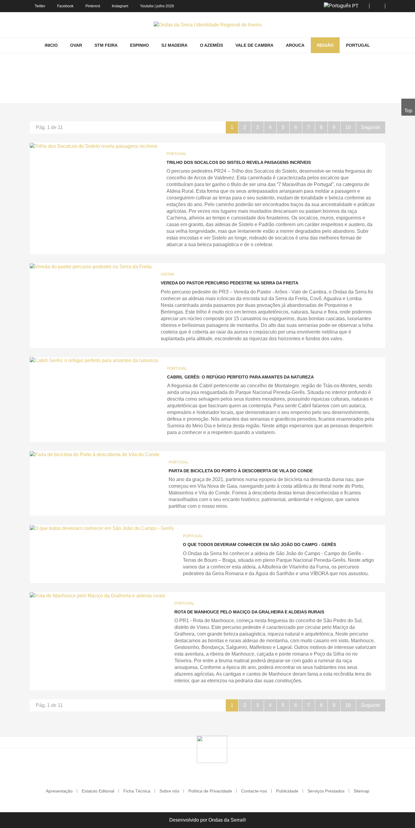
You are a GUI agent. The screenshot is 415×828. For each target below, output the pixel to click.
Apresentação (59, 791)
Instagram (120, 6)
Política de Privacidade (210, 791)
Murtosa (170, 94)
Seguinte (370, 127)
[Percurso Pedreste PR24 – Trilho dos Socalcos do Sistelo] (93, 146)
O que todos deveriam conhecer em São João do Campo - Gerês (259, 544)
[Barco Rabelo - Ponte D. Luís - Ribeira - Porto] (94, 454)
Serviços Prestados (326, 791)
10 (348, 127)
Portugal (176, 154)
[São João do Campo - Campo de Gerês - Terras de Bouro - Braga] (102, 528)
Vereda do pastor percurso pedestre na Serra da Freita (229, 282)
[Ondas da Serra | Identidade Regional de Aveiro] (208, 24)
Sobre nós (169, 791)
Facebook (65, 6)
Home (130, 94)
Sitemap (361, 791)
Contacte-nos (254, 791)
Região (149, 94)
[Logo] (212, 749)
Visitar (167, 274)
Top (408, 110)
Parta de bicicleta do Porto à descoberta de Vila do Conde (241, 470)
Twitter (40, 6)
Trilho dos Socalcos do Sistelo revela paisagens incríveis (238, 162)
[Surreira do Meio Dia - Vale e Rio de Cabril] (94, 360)
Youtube (147, 6)
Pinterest (92, 6)
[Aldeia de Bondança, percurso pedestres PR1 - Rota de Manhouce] (97, 595)
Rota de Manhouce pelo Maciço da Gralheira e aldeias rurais (249, 611)
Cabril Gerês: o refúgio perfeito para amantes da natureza (240, 377)
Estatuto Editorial (98, 791)
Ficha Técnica (136, 791)
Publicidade (287, 791)
